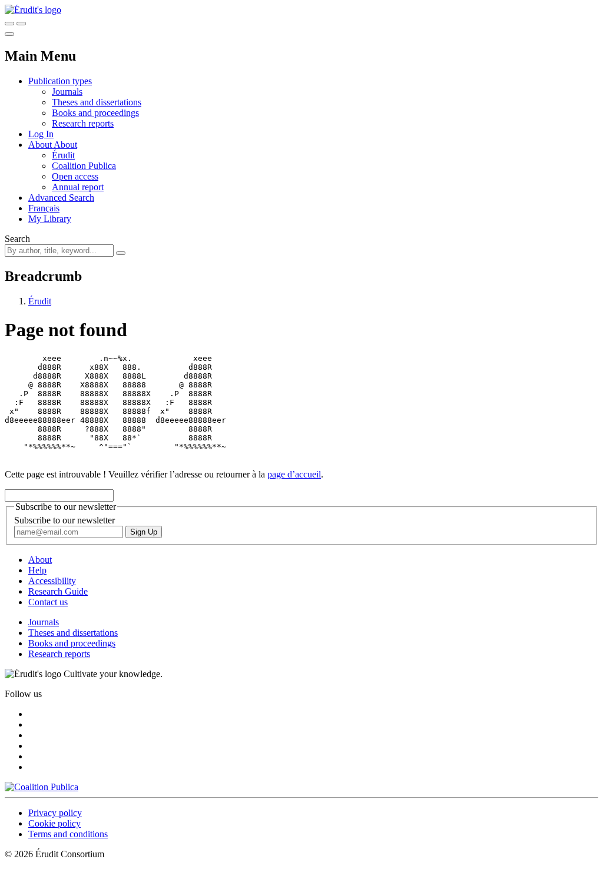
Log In (41, 134)
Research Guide (58, 591)
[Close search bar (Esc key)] (21, 23)
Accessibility (52, 581)
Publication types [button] (60, 81)
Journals (67, 92)
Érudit (63, 155)
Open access (75, 176)
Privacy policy (55, 813)
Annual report (78, 187)
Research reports (83, 123)
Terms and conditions (68, 834)
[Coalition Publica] (41, 787)
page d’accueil (294, 474)
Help (37, 570)
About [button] (41, 145)
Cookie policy (54, 823)
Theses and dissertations (96, 102)
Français (43, 208)
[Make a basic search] (9, 23)
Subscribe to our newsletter (64, 520)
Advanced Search (61, 198)
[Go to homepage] (33, 10)
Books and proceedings (95, 113)
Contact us (48, 602)
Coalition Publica (84, 166)
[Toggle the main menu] (9, 34)
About (65, 145)
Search (17, 239)
